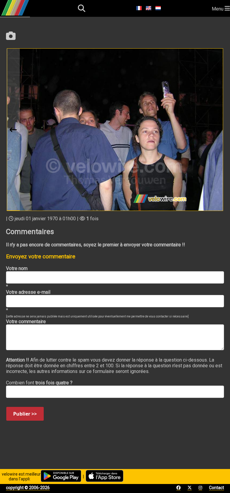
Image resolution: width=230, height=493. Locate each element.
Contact (216, 487)
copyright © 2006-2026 (28, 487)
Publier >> (25, 413)
